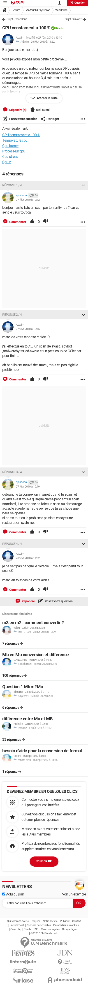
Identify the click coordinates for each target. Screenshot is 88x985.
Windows (61, 10)
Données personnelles (38, 925)
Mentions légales (50, 929)
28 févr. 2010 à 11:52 (43, 41)
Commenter (17, 222)
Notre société (50, 921)
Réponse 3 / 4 (12, 472)
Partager (52, 119)
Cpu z (6, 162)
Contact (76, 921)
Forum (16, 10)
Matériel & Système (37, 10)
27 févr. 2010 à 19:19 (28, 486)
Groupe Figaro (70, 929)
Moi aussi (43, 110)
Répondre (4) (18, 110)
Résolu (59, 28)
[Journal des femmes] (23, 953)
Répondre (28, 601)
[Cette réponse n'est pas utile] (45, 221)
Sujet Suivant (73, 19)
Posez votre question (23, 119)
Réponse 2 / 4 (12, 314)
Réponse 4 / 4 (12, 543)
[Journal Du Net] (65, 953)
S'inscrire (44, 861)
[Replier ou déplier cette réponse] (83, 185)
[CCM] (17, 3)
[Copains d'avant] (23, 971)
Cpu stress (10, 156)
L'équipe (36, 921)
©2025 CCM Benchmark (44, 933)
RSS (36, 929)
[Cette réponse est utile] (32, 221)
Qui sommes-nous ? (18, 921)
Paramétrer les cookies (66, 925)
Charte (27, 929)
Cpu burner (10, 146)
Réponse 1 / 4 (12, 185)
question (79, 2)
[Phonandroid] (65, 980)
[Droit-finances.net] (65, 962)
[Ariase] (23, 980)
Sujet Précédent (17, 19)
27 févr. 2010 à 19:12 (28, 199)
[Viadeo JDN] (65, 971)
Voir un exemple (74, 894)
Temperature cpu (15, 140)
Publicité (65, 921)
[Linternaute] (23, 962)
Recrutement (17, 925)
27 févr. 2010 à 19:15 (28, 329)
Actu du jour (14, 894)
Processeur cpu (13, 151)
